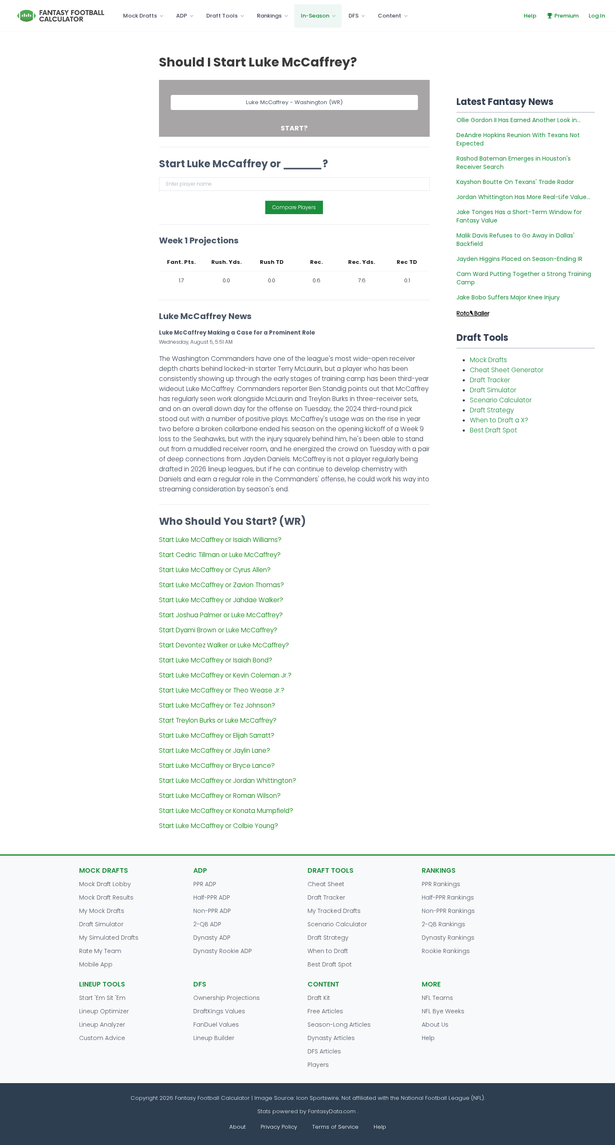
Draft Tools (222, 16)
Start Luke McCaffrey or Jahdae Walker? (221, 600)
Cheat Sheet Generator (506, 369)
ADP (181, 16)
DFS (353, 16)
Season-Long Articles (339, 1024)
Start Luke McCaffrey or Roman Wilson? (220, 795)
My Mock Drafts (101, 911)
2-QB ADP (207, 924)
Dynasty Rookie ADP (222, 951)
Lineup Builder (213, 1038)
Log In (597, 16)
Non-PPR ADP (212, 911)
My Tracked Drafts (334, 911)
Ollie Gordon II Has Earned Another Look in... (518, 120)
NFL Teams (437, 998)
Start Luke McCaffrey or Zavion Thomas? (221, 584)
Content (389, 16)
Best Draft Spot (493, 430)
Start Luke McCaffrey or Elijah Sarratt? (216, 735)
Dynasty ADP (212, 937)
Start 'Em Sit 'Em (102, 998)
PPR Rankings (441, 884)
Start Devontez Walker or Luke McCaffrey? (224, 645)
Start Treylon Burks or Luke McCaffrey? (218, 720)
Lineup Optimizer (104, 1011)
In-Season (315, 16)
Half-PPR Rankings (448, 897)
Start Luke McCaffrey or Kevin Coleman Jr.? (225, 675)
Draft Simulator (493, 390)
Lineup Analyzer (102, 1024)
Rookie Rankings (446, 951)
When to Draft (328, 951)
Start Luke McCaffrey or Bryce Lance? (217, 765)
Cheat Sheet (326, 884)
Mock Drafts (140, 16)
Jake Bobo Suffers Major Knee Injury (508, 297)
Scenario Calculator (501, 400)
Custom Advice (102, 1038)
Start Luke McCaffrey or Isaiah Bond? (215, 660)
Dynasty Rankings (448, 937)
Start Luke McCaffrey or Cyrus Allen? (215, 569)
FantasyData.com (332, 1111)
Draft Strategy (492, 410)
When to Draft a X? (499, 420)
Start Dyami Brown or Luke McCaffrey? (218, 630)
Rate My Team (100, 951)
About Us (435, 1024)
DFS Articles (324, 1051)
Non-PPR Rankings (448, 911)
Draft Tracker (490, 380)
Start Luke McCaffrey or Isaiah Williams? (220, 539)
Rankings (269, 16)
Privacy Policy (279, 1127)
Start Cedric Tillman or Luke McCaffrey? (220, 554)
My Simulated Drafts (108, 937)
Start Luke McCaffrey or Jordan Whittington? (227, 780)
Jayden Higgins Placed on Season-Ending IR (519, 259)
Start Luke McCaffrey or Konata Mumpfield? (226, 810)
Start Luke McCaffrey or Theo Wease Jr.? (221, 690)
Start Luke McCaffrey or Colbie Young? (218, 825)
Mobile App (96, 964)
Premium (566, 16)
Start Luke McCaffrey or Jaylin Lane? (214, 750)
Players (318, 1065)
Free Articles (325, 1011)
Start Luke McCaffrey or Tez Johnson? (217, 705)
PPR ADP (204, 884)
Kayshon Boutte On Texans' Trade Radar (515, 182)
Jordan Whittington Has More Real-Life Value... (523, 197)
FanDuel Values (216, 1024)
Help (530, 16)
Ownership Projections (226, 998)
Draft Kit (319, 998)
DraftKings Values (219, 1011)
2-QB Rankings (443, 924)
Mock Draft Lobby (105, 884)
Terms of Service (335, 1127)
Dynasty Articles (331, 1038)
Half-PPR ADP (211, 897)
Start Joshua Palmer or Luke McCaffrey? (221, 615)
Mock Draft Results (106, 897)
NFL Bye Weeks (443, 1011)
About (237, 1127)
